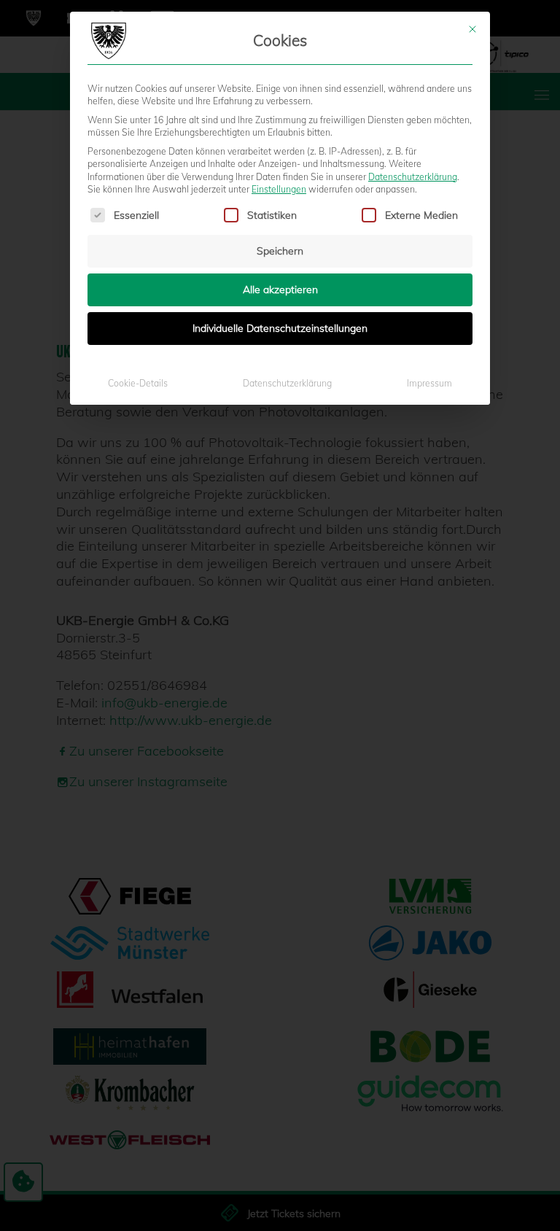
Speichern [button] (280, 250)
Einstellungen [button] (279, 189)
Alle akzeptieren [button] (280, 289)
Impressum (429, 383)
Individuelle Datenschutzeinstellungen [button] (280, 328)
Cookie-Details (138, 383)
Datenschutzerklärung (412, 176)
